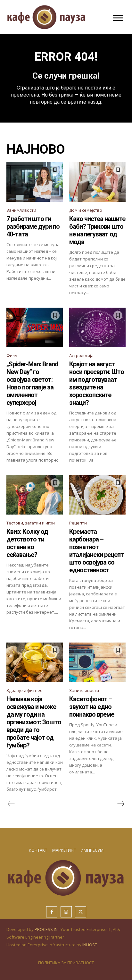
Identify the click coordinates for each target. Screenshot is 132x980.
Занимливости (21, 210)
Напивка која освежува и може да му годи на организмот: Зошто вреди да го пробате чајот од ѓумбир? (33, 722)
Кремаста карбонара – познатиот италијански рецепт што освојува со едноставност (96, 551)
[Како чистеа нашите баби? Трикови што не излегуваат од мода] (97, 182)
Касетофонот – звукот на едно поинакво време (91, 706)
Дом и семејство (85, 210)
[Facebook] (51, 911)
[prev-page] (11, 804)
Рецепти (78, 523)
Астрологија (81, 355)
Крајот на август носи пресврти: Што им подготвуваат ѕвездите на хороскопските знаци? (96, 383)
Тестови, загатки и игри (30, 523)
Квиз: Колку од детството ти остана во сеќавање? (27, 543)
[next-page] (120, 804)
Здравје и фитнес (24, 690)
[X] (80, 911)
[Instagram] (66, 911)
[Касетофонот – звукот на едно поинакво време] (97, 662)
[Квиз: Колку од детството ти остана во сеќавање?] (34, 495)
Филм (12, 355)
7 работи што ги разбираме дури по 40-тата (33, 226)
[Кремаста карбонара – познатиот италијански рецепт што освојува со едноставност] (97, 495)
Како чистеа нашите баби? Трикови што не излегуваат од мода (97, 230)
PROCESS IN (47, 929)
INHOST (89, 945)
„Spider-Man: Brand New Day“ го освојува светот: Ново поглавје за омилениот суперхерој (32, 383)
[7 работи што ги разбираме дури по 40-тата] (34, 182)
